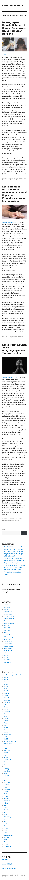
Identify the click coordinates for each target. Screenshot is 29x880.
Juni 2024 (7, 655)
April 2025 (7, 632)
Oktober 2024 (8, 646)
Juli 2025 (7, 625)
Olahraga (7, 789)
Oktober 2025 (8, 621)
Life (5, 766)
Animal (6, 677)
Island (6, 753)
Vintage (6, 837)
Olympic (6, 791)
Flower (6, 727)
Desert (6, 716)
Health (6, 739)
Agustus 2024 (8, 650)
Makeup (6, 769)
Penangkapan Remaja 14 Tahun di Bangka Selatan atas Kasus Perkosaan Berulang (14, 28)
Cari (3, 529)
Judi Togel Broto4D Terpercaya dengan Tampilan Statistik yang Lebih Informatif (14, 554)
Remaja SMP (13, 179)
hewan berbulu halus (10, 741)
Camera (6, 693)
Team (5, 826)
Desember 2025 (9, 616)
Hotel (5, 748)
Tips (5, 830)
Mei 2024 (7, 657)
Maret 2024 (7, 662)
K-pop (6, 757)
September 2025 (9, 623)
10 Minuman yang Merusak (12, 675)
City (5, 705)
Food (5, 730)
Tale (5, 823)
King (5, 762)
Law (5, 764)
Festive (6, 723)
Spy (5, 819)
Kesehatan (7, 759)
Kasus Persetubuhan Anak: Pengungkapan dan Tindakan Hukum (14, 349)
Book (5, 688)
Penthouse (7, 794)
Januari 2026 (8, 614)
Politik (6, 796)
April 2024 (7, 660)
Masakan (7, 771)
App (5, 682)
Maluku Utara (5, 338)
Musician (7, 782)
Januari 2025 (8, 639)
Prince (6, 803)
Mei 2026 (7, 609)
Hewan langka (8, 743)
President (7, 801)
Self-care (7, 812)
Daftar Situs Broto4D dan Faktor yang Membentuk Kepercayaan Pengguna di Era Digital (14, 560)
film (5, 725)
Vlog (5, 839)
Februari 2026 (8, 612)
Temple (6, 828)
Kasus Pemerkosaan (19, 336)
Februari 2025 (8, 637)
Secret (6, 810)
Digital (6, 718)
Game (6, 732)
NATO (6, 787)
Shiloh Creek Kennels (12, 6)
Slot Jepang (7, 817)
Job (5, 755)
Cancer (6, 695)
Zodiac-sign (8, 846)
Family (6, 721)
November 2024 (9, 644)
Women (6, 844)
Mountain (7, 778)
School (6, 805)
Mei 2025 (7, 630)
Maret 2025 (7, 634)
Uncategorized (8, 835)
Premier (6, 798)
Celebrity (7, 698)
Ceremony (7, 700)
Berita (11, 178)
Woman (6, 842)
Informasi (7, 750)
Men (5, 773)
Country (6, 707)
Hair (5, 737)
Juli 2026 (7, 605)
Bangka (16, 518)
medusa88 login (7, 864)
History (6, 746)
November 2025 (9, 618)
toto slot (5, 859)
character (7, 702)
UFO (5, 833)
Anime (6, 679)
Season (6, 807)
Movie (6, 780)
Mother (6, 775)
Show (5, 814)
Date (5, 714)
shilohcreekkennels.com (10, 55)
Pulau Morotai (13, 338)
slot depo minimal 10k (9, 868)
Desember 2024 (9, 641)
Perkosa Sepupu (14, 520)
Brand (6, 691)
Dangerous (7, 711)
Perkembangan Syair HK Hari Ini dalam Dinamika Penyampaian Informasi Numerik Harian (14, 567)
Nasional (7, 785)
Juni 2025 (7, 628)
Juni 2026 (7, 607)
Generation (7, 734)
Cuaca (6, 709)
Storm (6, 821)
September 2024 (9, 648)
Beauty (6, 684)
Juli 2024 (7, 653)
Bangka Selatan (18, 178)
